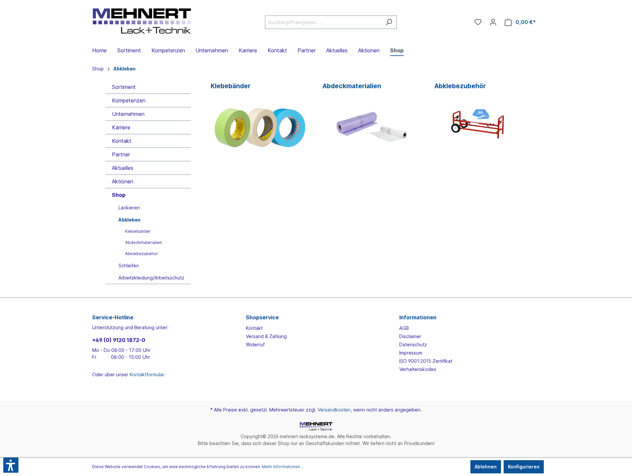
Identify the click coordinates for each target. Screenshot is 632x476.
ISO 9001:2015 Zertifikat (425, 361)
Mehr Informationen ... (283, 466)
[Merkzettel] (478, 22)
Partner (121, 154)
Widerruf (255, 344)
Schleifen (128, 265)
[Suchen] (389, 22)
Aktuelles (122, 168)
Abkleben (129, 220)
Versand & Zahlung (266, 336)
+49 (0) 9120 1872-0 (118, 340)
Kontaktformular (147, 374)
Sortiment (124, 87)
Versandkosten (334, 409)
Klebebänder (138, 231)
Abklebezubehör (141, 253)
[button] (10, 465)
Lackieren (129, 207)
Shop (118, 195)
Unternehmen (128, 114)
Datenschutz (413, 344)
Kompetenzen (128, 100)
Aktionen (122, 181)
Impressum (410, 353)
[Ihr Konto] (493, 22)
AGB (404, 328)
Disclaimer (410, 336)
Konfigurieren (524, 466)
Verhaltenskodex (417, 369)
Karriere (121, 127)
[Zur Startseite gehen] (141, 21)
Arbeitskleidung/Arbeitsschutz (151, 277)
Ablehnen (486, 466)
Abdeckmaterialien (143, 242)
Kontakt (121, 141)
